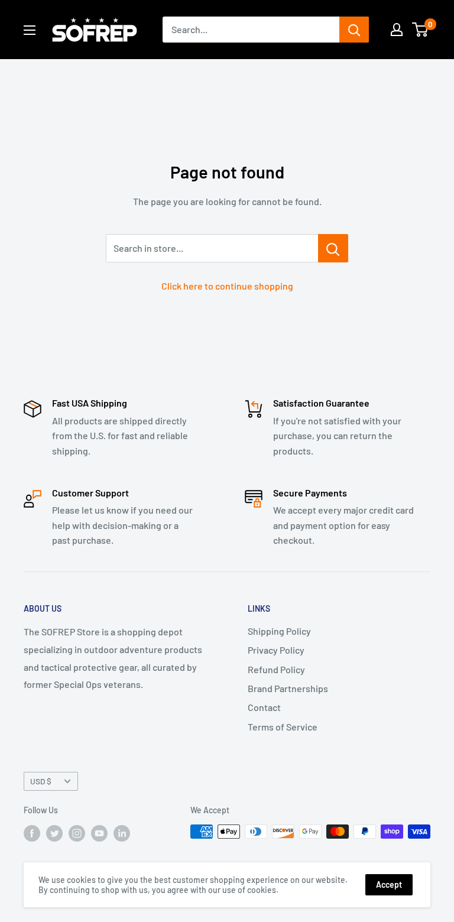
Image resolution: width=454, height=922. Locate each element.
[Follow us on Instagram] (77, 832)
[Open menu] (29, 30)
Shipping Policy (279, 631)
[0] (420, 29)
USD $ (40, 781)
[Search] (354, 30)
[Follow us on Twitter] (54, 832)
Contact (264, 707)
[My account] (397, 29)
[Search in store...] (333, 248)
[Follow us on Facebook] (32, 832)
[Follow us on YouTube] (99, 832)
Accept (389, 884)
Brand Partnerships (288, 688)
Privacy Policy (276, 649)
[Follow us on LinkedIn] (122, 832)
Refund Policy (276, 669)
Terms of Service (282, 726)
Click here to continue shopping (227, 285)
